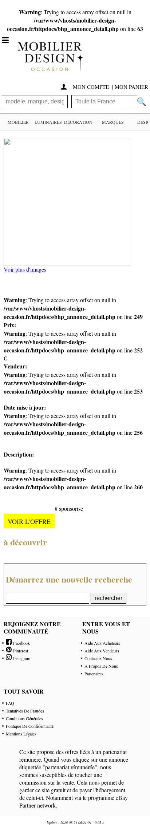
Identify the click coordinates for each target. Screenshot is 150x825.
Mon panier (131, 86)
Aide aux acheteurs (102, 643)
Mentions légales (21, 734)
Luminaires (48, 122)
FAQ (10, 703)
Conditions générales (24, 718)
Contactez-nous (98, 658)
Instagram (21, 658)
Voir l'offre (29, 521)
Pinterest (20, 651)
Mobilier (18, 122)
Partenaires (93, 673)
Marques (113, 122)
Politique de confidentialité (30, 726)
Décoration (78, 122)
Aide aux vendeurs (101, 651)
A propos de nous (101, 666)
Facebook (21, 643)
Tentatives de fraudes (25, 711)
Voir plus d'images (25, 269)
